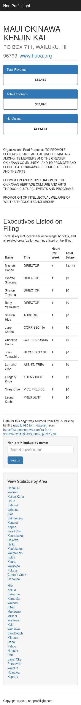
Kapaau (13, 676)
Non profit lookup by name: (28, 442)
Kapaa (12, 527)
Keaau (12, 561)
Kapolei (13, 522)
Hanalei (13, 650)
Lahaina (13, 509)
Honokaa (14, 579)
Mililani (12, 616)
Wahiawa (14, 629)
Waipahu (13, 603)
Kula (11, 624)
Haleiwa (13, 540)
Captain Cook (17, 574)
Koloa (11, 557)
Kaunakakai (16, 535)
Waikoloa (14, 566)
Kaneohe (14, 594)
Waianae (13, 620)
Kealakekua (16, 548)
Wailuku (13, 492)
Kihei (11, 607)
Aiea (11, 514)
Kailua (12, 590)
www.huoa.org (35, 55)
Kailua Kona (16, 496)
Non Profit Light (16, 5)
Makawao (14, 611)
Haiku (11, 544)
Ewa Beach (15, 633)
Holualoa (14, 672)
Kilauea (13, 637)
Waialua (13, 668)
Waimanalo (15, 553)
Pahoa (12, 646)
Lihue (11, 501)
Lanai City (14, 659)
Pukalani (13, 570)
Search (15, 460)
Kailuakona (15, 518)
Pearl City (14, 531)
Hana (11, 642)
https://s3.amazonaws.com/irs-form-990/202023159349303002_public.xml (29, 431)
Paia (11, 655)
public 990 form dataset (30, 425)
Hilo (10, 585)
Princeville (14, 663)
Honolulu (14, 488)
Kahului (13, 505)
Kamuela (14, 598)
